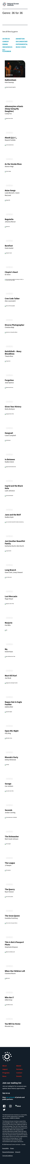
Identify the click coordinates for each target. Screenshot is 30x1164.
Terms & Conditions (7, 1155)
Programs (6, 1073)
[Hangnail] (9, 414)
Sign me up (6, 1093)
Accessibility (5, 1148)
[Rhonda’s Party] (8, 738)
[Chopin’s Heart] (8, 253)
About (4, 1066)
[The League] (8, 843)
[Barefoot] (7, 226)
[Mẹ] (6, 630)
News (4, 1076)
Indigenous (7, 47)
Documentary (22, 41)
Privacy (12, 1148)
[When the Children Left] (10, 952)
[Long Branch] (8, 550)
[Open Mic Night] (8, 711)
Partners (19, 1069)
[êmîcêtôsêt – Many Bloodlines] (11, 332)
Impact (5, 1069)
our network (10, 1097)
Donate (19, 1076)
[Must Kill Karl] (10, 656)
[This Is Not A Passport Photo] (11, 923)
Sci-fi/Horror (6, 50)
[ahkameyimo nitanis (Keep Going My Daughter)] (10, 87)
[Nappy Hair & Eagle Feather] (11, 683)
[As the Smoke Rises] (9, 145)
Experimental (22, 44)
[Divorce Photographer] (10, 305)
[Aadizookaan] (15, 68)
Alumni (18, 1066)
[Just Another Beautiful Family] (14, 522)
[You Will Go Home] (9, 1004)
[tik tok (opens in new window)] (18, 1106)
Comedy (5, 41)
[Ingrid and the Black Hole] (10, 466)
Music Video (21, 47)
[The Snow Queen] (9, 896)
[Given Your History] (9, 387)
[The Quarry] (8, 870)
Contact (19, 1073)
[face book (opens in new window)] (4, 1106)
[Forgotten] (7, 361)
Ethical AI (17, 1152)
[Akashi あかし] (9, 118)
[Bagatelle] (7, 200)
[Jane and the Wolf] (9, 495)
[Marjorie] (9, 603)
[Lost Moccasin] (8, 577)
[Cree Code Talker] (15, 279)
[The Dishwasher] (11, 817)
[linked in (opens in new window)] (10, 1106)
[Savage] (7, 764)
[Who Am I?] (7, 978)
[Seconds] (9, 791)
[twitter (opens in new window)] (4, 1110)
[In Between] (7, 440)
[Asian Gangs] (8, 171)
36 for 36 (6, 39)
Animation (20, 39)
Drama (5, 44)
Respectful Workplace (8, 1152)
